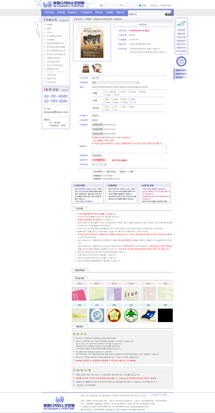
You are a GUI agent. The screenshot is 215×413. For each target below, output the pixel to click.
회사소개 (84, 395)
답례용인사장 (52, 69)
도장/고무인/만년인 (55, 65)
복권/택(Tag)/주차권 (55, 43)
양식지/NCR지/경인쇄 (56, 51)
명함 (49, 29)
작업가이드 (51, 78)
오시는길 (142, 395)
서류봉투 (50, 40)
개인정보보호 (104, 395)
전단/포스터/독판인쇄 (56, 54)
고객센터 (115, 395)
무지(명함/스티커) (54, 36)
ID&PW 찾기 (165, 5)
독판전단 (118, 19)
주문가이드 (51, 75)
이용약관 (93, 395)
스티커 (50, 32)
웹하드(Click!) (112, 137)
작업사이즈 (51, 82)
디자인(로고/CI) (53, 62)
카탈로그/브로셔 (54, 58)
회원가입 (153, 5)
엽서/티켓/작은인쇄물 (56, 47)
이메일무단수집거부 (128, 395)
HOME (50, 24)
